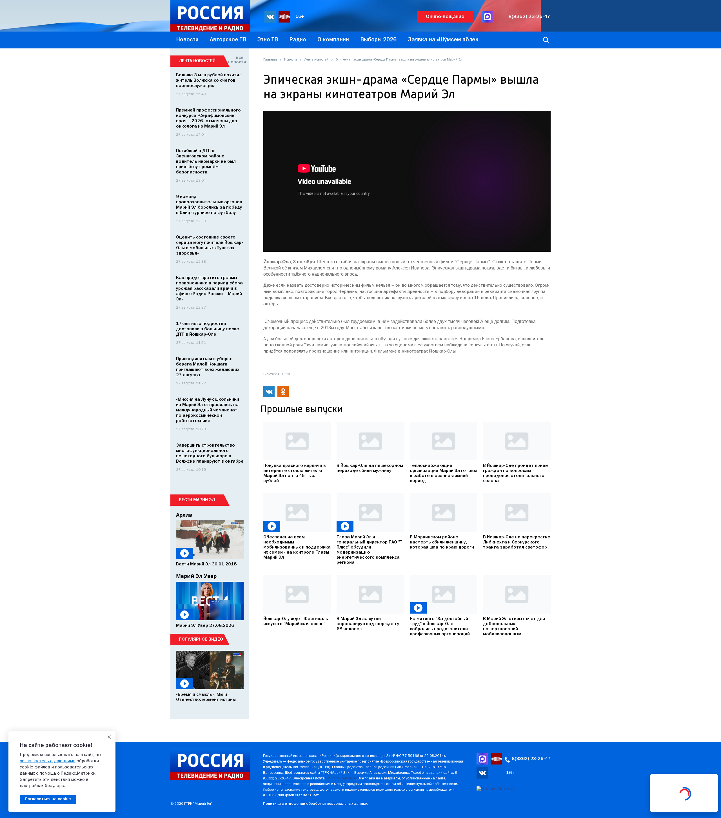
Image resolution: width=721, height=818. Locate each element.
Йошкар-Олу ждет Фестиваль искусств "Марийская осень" (295, 621)
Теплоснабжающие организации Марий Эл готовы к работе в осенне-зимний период (443, 473)
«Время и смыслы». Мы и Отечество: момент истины (206, 697)
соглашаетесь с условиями (47, 761)
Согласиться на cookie (48, 799)
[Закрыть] (109, 737)
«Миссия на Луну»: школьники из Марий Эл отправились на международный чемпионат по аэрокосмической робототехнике (207, 410)
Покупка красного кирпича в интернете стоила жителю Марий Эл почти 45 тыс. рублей (294, 473)
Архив (184, 514)
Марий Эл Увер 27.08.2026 (205, 626)
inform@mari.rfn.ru (341, 778)
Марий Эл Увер (196, 575)
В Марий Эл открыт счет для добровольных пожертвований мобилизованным (514, 626)
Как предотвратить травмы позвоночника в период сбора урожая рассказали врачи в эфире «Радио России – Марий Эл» (209, 288)
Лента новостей (316, 59)
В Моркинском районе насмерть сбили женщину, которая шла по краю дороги (442, 542)
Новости (290, 59)
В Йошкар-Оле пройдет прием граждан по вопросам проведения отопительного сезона (515, 473)
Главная (270, 59)
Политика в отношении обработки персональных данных (315, 803)
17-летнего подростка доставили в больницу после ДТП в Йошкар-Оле (207, 329)
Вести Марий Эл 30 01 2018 (206, 564)
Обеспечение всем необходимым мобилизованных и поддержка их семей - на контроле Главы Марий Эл (297, 547)
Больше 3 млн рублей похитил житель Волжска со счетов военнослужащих (209, 80)
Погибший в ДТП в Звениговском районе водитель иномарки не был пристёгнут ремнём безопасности (206, 161)
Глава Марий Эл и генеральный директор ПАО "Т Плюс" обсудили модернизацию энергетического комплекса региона (369, 550)
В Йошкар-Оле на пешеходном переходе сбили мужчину (370, 468)
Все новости (236, 60)
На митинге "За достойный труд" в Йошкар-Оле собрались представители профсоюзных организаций (440, 626)
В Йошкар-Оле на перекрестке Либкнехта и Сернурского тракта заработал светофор (516, 542)
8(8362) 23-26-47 (529, 17)
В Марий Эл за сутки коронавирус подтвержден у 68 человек (368, 624)
